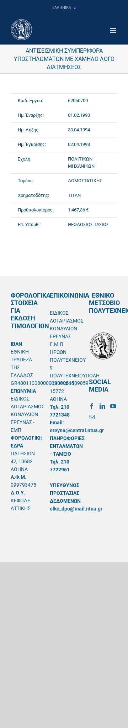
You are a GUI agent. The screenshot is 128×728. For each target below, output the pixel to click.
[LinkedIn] (102, 406)
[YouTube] (113, 406)
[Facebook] (92, 406)
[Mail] (92, 417)
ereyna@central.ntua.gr (77, 430)
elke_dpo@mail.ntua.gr (76, 509)
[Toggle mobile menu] (113, 30)
